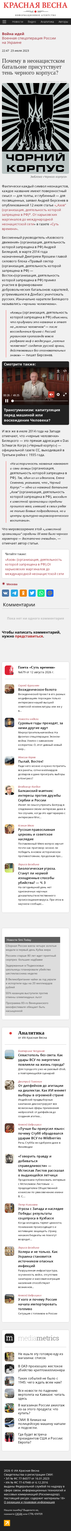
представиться (29, 636)
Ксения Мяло (26, 825)
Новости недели (28, 719)
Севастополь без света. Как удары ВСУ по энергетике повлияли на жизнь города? (41, 1060)
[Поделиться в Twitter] (32, 593)
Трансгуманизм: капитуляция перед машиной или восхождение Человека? (32, 415)
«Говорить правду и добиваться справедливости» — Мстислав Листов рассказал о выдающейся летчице (41, 1165)
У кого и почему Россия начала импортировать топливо (37, 1304)
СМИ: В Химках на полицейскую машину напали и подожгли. (42, 1424)
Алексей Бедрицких (29, 1124)
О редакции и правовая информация (29, 1502)
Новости (17, 21)
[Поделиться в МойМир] (49, 593)
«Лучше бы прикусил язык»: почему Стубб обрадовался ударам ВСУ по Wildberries (41, 1133)
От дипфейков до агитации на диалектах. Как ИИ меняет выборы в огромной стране (42, 1090)
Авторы (63, 21)
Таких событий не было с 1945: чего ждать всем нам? (40, 1380)
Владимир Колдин (29, 786)
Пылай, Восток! (30, 761)
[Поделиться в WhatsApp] (41, 593)
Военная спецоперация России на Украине (29, 40)
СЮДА (18, 1514)
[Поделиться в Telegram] (14, 593)
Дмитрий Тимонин (30, 1081)
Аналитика (47, 21)
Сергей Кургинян (28, 685)
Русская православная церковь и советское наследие (36, 834)
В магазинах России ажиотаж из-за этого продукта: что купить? (41, 1409)
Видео (32, 21)
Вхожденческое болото (37, 689)
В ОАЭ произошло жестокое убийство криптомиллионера (41, 1368)
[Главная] (35, 9)
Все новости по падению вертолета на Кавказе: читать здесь (41, 1394)
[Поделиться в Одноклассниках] (23, 593)
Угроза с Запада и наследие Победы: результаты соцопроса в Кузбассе (41, 1213)
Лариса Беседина (28, 864)
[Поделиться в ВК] (5, 593)
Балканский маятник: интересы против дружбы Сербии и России (39, 795)
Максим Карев (27, 757)
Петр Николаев (27, 1204)
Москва (12, 584)
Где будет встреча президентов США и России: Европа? (40, 1438)
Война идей (13, 34)
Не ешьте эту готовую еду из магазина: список (40, 1356)
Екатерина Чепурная (31, 1051)
